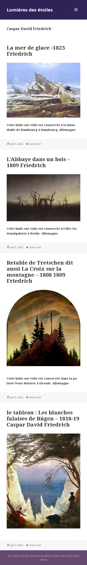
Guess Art (35, 144)
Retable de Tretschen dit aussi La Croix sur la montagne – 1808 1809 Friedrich (40, 271)
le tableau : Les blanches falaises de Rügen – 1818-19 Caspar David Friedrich (43, 418)
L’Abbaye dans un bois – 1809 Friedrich (38, 162)
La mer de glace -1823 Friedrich (36, 50)
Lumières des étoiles (30, 10)
